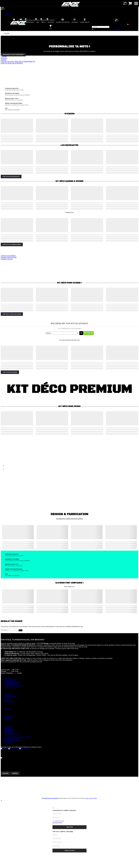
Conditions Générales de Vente (14, 685)
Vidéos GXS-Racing (11, 696)
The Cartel (8, 718)
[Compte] (3, 11)
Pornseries (8, 719)
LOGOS (7, 698)
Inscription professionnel (12, 733)
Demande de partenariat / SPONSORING (17, 737)
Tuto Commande (10, 701)
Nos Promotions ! (10, 730)
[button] (62, 20)
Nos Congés (8, 742)
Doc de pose (8, 700)
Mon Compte (8, 727)
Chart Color (8, 694)
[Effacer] (81, 333)
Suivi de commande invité (12, 740)
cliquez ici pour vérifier (91, 798)
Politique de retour (10, 680)
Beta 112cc (8, 709)
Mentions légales (10, 679)
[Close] (53, 808)
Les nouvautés (9, 732)
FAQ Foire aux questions (12, 738)
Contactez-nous (9, 687)
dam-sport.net (9, 716)
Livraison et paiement (11, 684)
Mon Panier (8, 728)
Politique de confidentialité (12, 682)
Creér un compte (9, 735)
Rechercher (87, 332)
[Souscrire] (20, 630)
